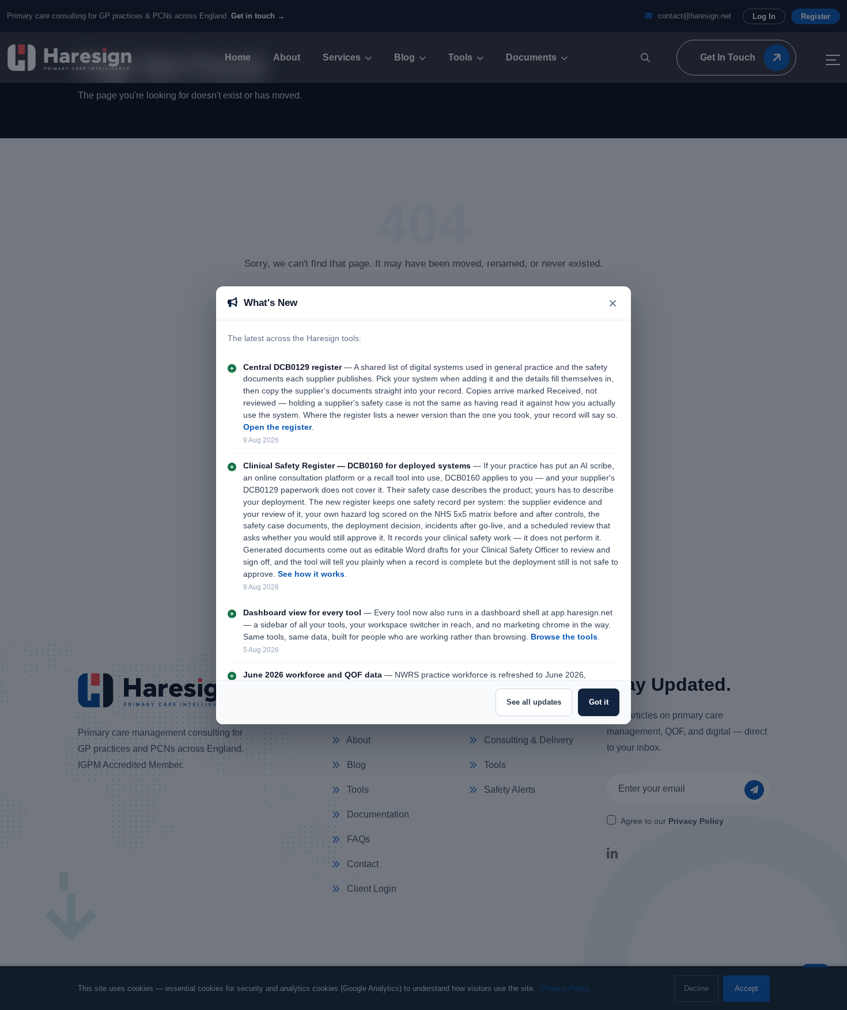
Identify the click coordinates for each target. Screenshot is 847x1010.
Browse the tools (564, 637)
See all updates (533, 702)
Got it (598, 702)
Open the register (277, 427)
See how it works (311, 574)
